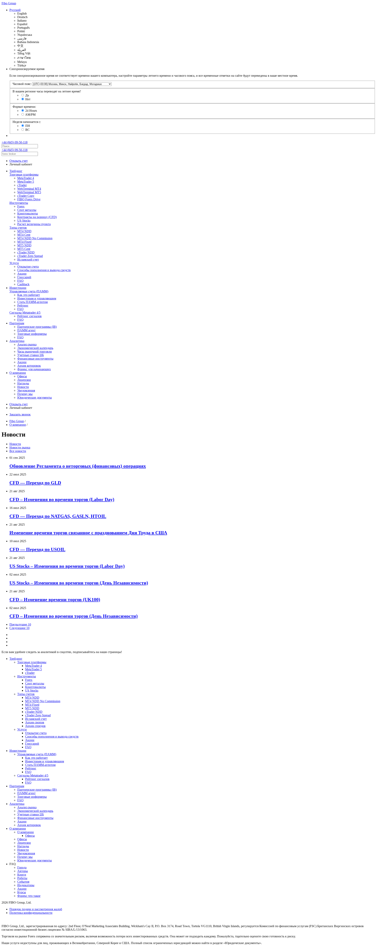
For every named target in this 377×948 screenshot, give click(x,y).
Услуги (14, 263)
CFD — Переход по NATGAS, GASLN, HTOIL (57, 516)
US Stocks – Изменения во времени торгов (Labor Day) (67, 566)
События (23, 881)
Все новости (17, 451)
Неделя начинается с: (27, 121)
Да (27, 95)
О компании (17, 372)
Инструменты (18, 203)
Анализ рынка (27, 344)
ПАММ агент (26, 330)
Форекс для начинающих (34, 369)
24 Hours (31, 110)
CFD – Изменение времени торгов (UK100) (54, 599)
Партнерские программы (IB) (37, 326)
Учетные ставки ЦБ (30, 355)
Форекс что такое (28, 895)
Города (22, 867)
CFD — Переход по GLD (35, 482)
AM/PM (30, 114)
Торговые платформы (23, 174)
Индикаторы (25, 885)
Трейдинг (15, 171)
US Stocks (23, 220)
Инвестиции (17, 287)
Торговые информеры (32, 333)
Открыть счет (18, 160)
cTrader (22, 185)
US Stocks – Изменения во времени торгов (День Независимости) (78, 582)
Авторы (22, 871)
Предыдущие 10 (20, 624)
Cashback (23, 284)
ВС (27, 129)
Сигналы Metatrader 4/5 (24, 312)
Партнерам (16, 323)
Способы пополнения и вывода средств (44, 270)
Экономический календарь (35, 348)
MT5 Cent (23, 249)
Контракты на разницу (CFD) (37, 217)
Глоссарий (24, 277)
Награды (23, 383)
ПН (27, 125)
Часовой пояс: (22, 84)
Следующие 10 (19, 628)
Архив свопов (34, 722)
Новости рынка (19, 447)
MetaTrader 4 (25, 178)
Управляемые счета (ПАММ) (28, 291)
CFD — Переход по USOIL (37, 549)
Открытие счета (28, 266)
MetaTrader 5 (25, 181)
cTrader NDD (26, 252)
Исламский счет (28, 259)
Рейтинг (22, 305)
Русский (15, 10)
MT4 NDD (24, 231)
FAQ (20, 280)
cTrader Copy (25, 195)
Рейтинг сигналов (29, 316)
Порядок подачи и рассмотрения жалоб (35, 909)
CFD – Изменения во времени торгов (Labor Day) (61, 499)
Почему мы (25, 394)
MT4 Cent (23, 234)
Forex (21, 206)
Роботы (22, 878)
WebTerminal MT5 (29, 192)
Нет (27, 99)
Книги (21, 874)
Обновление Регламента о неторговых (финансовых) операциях (77, 466)
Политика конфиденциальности (30, 912)
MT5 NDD (24, 245)
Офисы (22, 376)
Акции (22, 273)
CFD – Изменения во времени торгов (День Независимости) (73, 616)
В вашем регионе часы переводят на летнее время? (47, 91)
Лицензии (24, 379)
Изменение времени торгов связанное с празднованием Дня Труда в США (88, 532)
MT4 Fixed (24, 241)
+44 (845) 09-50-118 (14, 142)
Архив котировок (29, 365)
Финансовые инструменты (35, 358)
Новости (23, 387)
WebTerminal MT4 (29, 188)
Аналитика (16, 341)
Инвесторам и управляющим (36, 298)
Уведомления (26, 390)
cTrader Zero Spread (30, 256)
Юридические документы (34, 397)
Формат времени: (24, 106)
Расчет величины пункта (34, 224)
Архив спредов (35, 726)
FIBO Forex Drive (28, 199)
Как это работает (28, 295)
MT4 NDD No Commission (34, 238)
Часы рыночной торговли (34, 351)
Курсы (21, 892)
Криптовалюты (27, 213)
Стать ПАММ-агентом (32, 302)
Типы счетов (18, 227)
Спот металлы (26, 210)
